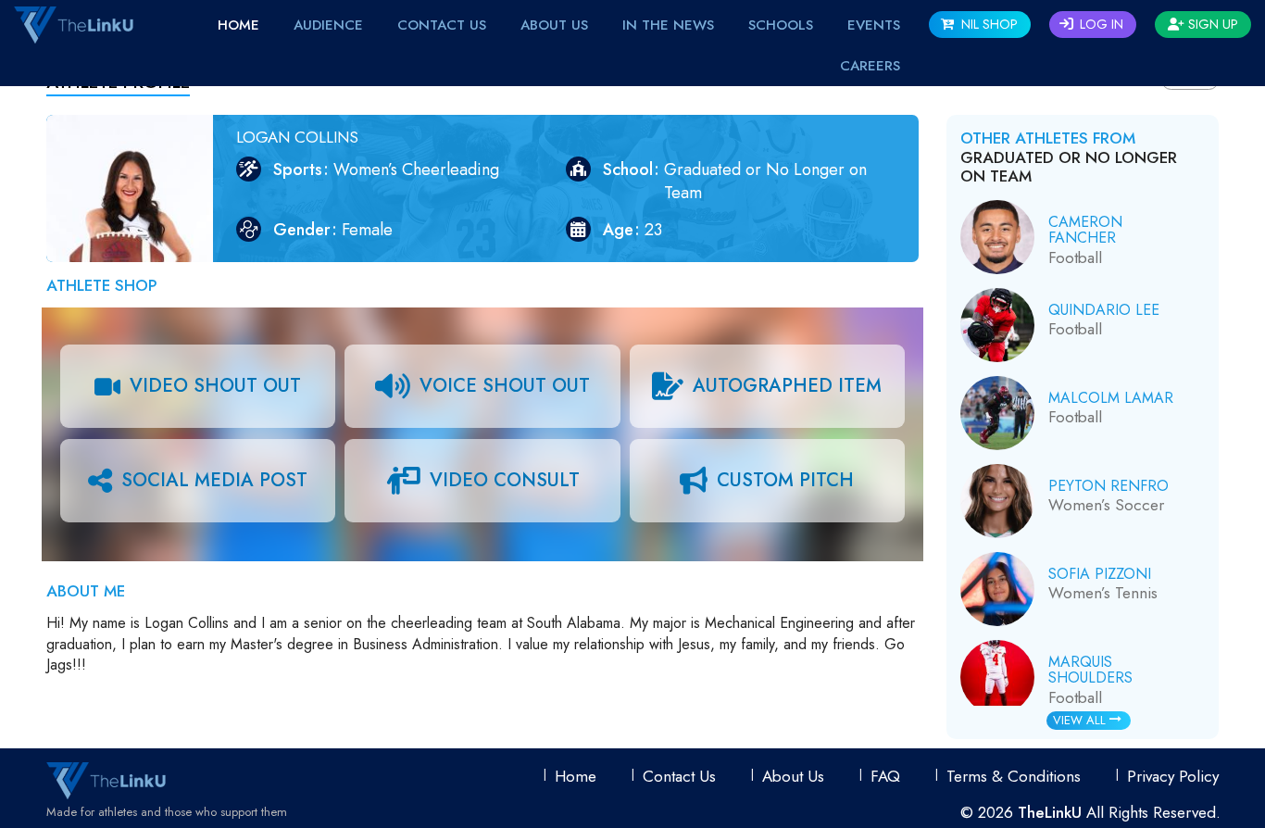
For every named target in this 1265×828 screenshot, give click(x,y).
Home (238, 25)
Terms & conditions (1013, 776)
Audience (328, 25)
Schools (780, 25)
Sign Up (1211, 24)
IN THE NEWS (668, 25)
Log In (1099, 24)
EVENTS (873, 25)
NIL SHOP (988, 24)
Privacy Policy (1173, 776)
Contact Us (441, 25)
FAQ (885, 776)
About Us (554, 25)
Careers (870, 66)
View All (1081, 720)
